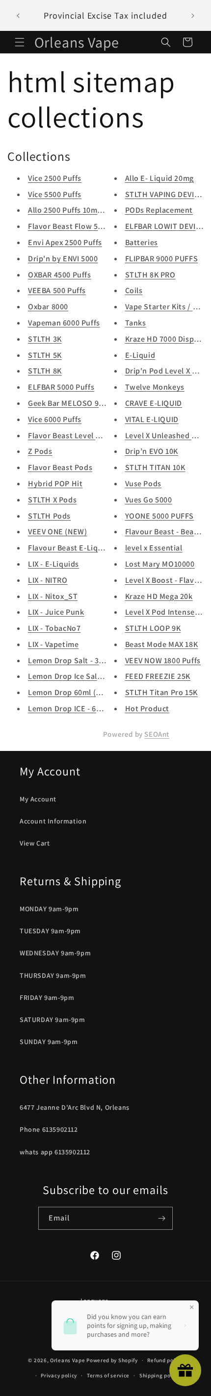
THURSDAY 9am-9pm (53, 975)
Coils (134, 290)
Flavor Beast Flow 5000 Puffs (79, 226)
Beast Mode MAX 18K (161, 644)
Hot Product (147, 708)
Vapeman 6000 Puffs (64, 323)
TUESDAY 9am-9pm (50, 930)
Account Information (53, 821)
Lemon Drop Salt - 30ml (70, 660)
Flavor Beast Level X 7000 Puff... (84, 435)
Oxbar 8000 (48, 306)
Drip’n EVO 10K (151, 451)
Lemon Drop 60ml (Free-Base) (81, 692)
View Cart (35, 843)
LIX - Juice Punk (56, 612)
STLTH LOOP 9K (153, 628)
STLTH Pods (49, 516)
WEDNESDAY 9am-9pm (55, 952)
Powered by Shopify (112, 1360)
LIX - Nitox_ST (53, 596)
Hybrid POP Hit (55, 483)
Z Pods (40, 451)
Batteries (141, 242)
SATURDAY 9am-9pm (52, 1019)
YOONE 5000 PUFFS (159, 516)
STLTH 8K (45, 371)
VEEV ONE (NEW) (57, 531)
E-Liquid (140, 355)
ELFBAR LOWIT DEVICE (165, 226)
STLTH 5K (45, 355)
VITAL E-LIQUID (152, 419)
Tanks (135, 323)
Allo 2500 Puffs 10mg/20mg (76, 210)
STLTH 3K (45, 339)
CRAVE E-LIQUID (153, 403)
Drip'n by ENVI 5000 (63, 258)
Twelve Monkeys (155, 387)
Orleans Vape (67, 1360)
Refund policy (165, 1360)
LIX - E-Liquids (53, 564)
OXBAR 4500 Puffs (59, 275)
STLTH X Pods (52, 500)
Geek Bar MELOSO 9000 (69, 403)
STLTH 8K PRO (150, 275)
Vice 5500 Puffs (54, 194)
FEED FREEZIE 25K (158, 676)
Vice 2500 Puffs (54, 178)
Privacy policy (59, 1375)
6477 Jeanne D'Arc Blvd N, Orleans (75, 1107)
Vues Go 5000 (148, 500)
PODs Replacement (159, 210)
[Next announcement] (193, 15)
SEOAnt (156, 734)
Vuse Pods (143, 483)
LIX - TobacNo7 (54, 628)
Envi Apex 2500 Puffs (65, 242)
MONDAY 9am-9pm (49, 908)
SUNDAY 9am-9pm (49, 1041)
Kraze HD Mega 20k (159, 596)
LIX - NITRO (48, 580)
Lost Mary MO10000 (160, 564)
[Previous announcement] (18, 15)
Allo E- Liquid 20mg (159, 178)
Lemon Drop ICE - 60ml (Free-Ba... (88, 708)
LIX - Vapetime (53, 644)
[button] (19, 42)
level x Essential (154, 548)
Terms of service (108, 1375)
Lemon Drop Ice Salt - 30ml (76, 676)
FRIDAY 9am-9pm (47, 997)
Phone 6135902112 (49, 1129)
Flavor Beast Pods (60, 467)
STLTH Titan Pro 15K (161, 692)
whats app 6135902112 (55, 1151)
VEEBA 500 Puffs (57, 290)
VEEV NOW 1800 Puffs (163, 660)
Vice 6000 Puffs (54, 419)
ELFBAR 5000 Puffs (61, 387)
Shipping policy (159, 1375)
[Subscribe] (161, 1218)
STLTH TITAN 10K (155, 467)
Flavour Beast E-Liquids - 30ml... (86, 548)
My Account (38, 799)
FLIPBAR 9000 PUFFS (161, 258)
